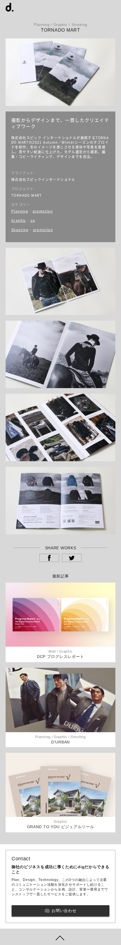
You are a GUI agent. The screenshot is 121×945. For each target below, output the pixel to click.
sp (32, 220)
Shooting (19, 229)
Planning (19, 211)
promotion (43, 211)
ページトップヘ (60, 937)
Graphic (18, 220)
